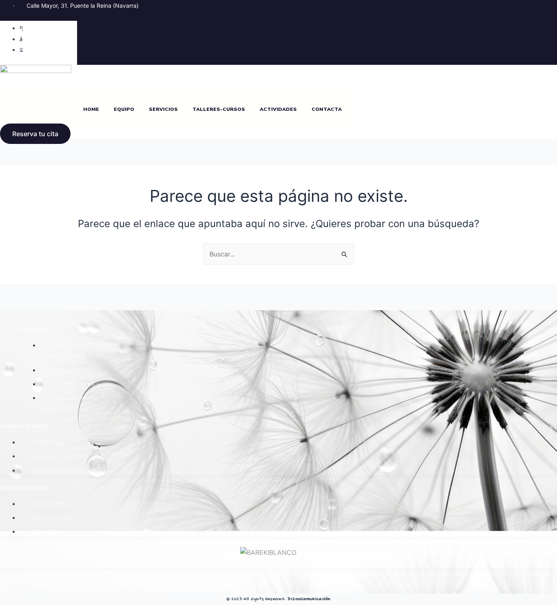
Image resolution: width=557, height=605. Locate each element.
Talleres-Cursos (218, 109)
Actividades (278, 109)
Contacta (327, 109)
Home (91, 109)
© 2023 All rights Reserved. (278, 599)
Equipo (124, 109)
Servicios (163, 109)
